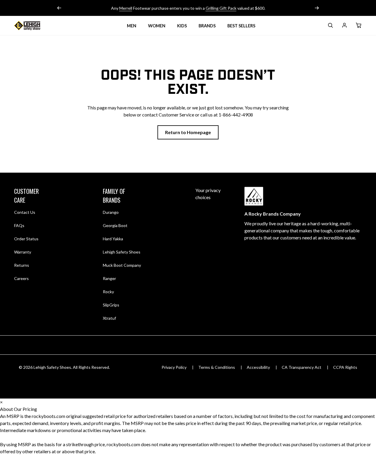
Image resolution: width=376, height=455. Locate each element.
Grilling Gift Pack (221, 8)
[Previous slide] (59, 7)
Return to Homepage (188, 132)
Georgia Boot (115, 225)
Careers (21, 278)
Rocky (108, 291)
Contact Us (24, 212)
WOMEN (156, 25)
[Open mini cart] (358, 25)
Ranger (109, 278)
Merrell (125, 8)
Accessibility (258, 367)
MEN (131, 25)
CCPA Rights (345, 367)
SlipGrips (111, 304)
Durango (111, 212)
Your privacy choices (208, 193)
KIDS (182, 25)
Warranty (22, 251)
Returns (21, 265)
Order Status (26, 238)
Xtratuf (109, 318)
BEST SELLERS (241, 25)
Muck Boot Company (122, 265)
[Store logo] (34, 25)
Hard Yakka (113, 238)
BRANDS (207, 25)
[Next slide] (316, 7)
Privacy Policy (174, 367)
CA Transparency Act (301, 367)
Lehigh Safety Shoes (121, 251)
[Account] (344, 26)
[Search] (330, 26)
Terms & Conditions (216, 367)
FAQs (19, 225)
